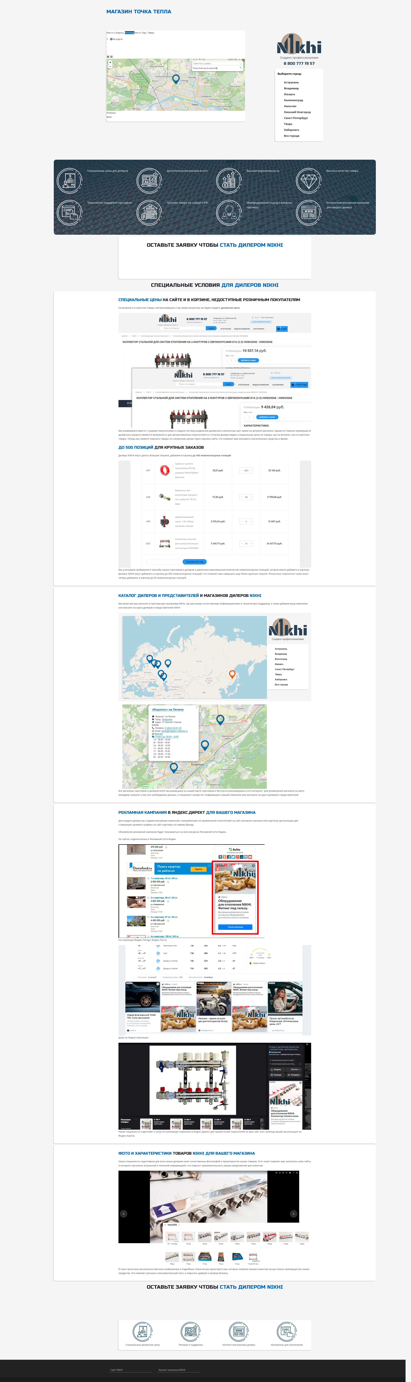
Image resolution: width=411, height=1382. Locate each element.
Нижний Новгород (297, 112)
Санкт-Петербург (296, 118)
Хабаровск (291, 130)
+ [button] (110, 62)
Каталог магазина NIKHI (172, 1369)
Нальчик (290, 106)
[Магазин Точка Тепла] (176, 79)
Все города (291, 136)
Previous (111, 112)
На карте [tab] (117, 39)
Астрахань (291, 82)
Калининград (293, 100)
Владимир (291, 88)
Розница (129, 32)
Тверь (288, 124)
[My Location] (216, 68)
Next (109, 116)
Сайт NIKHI (116, 1369)
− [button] (110, 66)
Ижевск (289, 94)
